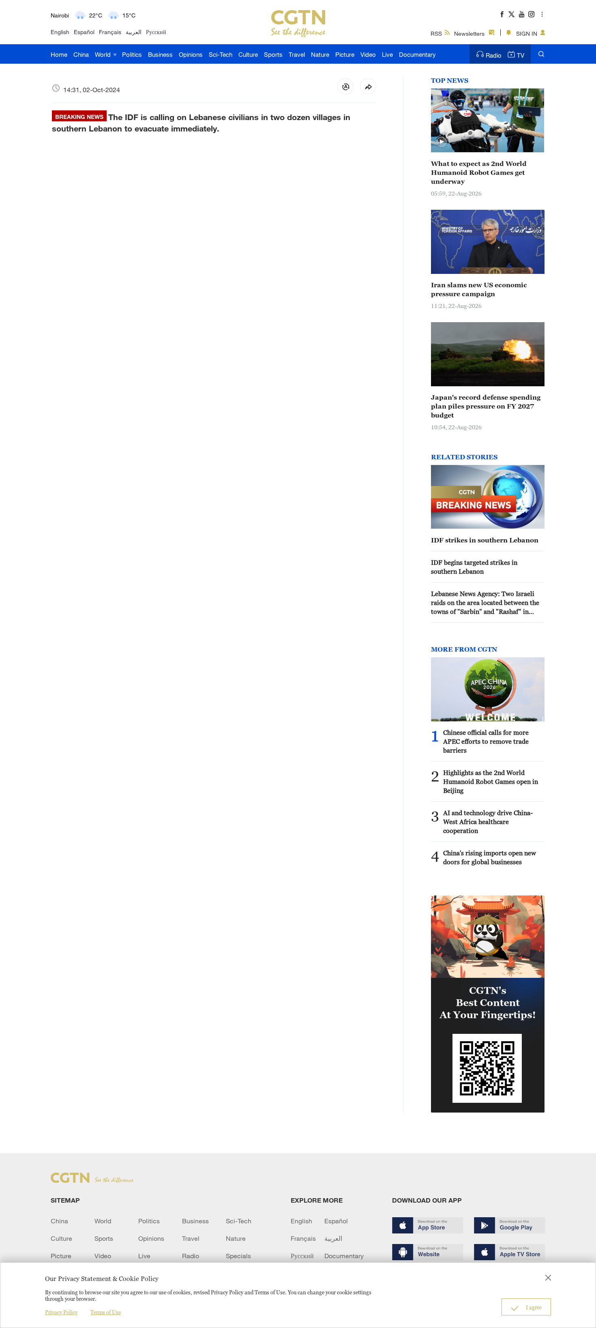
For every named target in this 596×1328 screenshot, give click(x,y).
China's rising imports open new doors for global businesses (489, 857)
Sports (273, 54)
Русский (156, 31)
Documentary (417, 54)
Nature (320, 54)
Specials (238, 1255)
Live (387, 54)
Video (368, 54)
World (103, 54)
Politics (132, 54)
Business (160, 54)
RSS (436, 33)
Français (110, 31)
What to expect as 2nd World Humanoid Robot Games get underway (479, 172)
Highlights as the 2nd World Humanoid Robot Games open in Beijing (490, 781)
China (81, 54)
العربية (133, 31)
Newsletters (469, 33)
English (60, 31)
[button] (441, 142)
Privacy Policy (61, 1312)
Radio (494, 55)
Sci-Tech (220, 54)
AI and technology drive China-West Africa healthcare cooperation (488, 821)
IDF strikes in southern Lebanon (484, 540)
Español (84, 31)
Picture (344, 54)
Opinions (191, 54)
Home (59, 54)
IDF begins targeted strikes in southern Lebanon (474, 567)
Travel (297, 54)
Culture (248, 54)
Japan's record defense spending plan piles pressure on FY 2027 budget (485, 406)
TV (520, 55)
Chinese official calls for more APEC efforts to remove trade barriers (486, 741)
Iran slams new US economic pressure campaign (479, 289)
